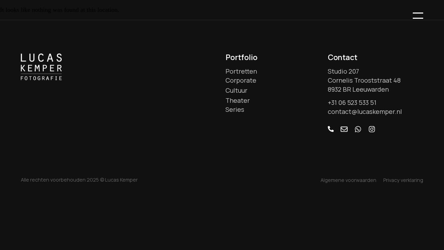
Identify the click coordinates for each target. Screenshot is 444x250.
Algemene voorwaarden (348, 180)
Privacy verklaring (403, 180)
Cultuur (236, 90)
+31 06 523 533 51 (352, 102)
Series (234, 109)
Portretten (241, 71)
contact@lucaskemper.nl (365, 111)
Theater (237, 100)
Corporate (240, 80)
